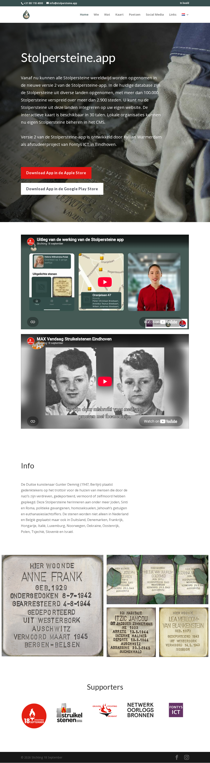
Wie (96, 14)
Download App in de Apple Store (56, 173)
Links (172, 14)
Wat (107, 14)
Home (84, 14)
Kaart (119, 14)
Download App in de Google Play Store (62, 189)
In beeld (184, 3)
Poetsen (134, 14)
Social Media (155, 14)
